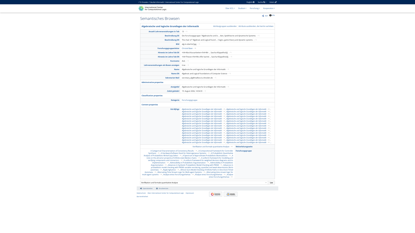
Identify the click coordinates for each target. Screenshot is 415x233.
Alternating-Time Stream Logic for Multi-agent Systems (179, 172)
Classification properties (152, 95)
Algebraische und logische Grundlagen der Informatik (170, 26)
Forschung (254, 8)
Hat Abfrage (174, 109)
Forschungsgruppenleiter (168, 48)
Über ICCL (229, 8)
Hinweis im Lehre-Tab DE (168, 52)
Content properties (150, 104)
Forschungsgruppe (189, 100)
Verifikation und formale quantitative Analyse (211, 146)
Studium (241, 8)
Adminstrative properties (152, 82)
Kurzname (174, 61)
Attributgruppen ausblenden (225, 26)
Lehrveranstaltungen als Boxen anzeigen (161, 65)
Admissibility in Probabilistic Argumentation (188, 162)
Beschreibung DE (172, 36)
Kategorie (175, 100)
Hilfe (273, 15)
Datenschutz (141, 193)
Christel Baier (187, 48)
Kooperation (268, 8)
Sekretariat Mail (172, 78)
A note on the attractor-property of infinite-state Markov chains (190, 156)
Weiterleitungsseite (244, 146)
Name (176, 69)
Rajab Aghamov (169, 170)
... (270, 142)
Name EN (175, 73)
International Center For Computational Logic (182, 2)
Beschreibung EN (172, 40)
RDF (266, 16)
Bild (177, 44)
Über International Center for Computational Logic (166, 193)
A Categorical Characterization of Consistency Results (172, 151)
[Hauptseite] (153, 8)
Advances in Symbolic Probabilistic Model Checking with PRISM (193, 165)
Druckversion (163, 188)
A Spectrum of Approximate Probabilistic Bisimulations (205, 155)
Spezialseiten (148, 188)
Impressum (190, 193)
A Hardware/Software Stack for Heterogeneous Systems (183, 153)
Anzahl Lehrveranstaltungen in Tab (164, 31)
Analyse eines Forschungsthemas (176, 174)
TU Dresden (143, 2)
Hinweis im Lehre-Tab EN (168, 57)
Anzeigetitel (175, 87)
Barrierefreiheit (142, 196)
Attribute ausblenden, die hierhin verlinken (256, 26)
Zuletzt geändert (173, 91)
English (250, 2)
